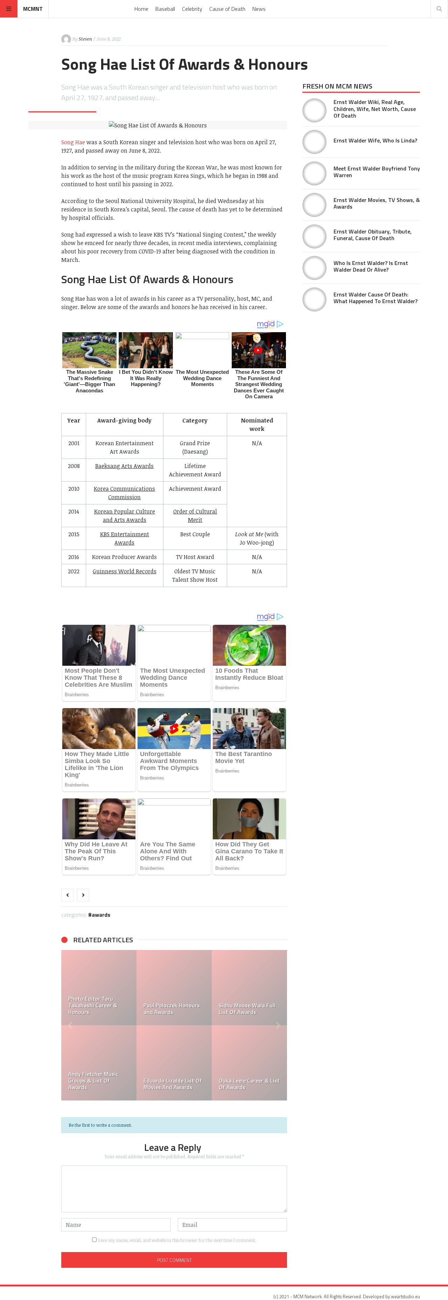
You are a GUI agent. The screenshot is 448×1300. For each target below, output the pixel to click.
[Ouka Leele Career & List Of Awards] (249, 1062)
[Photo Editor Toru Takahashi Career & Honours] (98, 987)
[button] (70, 1025)
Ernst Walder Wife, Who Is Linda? (375, 140)
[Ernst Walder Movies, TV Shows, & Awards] (314, 205)
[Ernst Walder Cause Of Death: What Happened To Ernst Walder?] (314, 299)
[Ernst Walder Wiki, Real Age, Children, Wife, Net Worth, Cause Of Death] (314, 110)
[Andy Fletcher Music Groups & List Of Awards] (98, 1062)
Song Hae (73, 142)
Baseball (165, 9)
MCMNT (33, 9)
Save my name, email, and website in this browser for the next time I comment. (177, 1240)
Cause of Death (227, 9)
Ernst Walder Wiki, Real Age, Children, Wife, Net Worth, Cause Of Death (375, 108)
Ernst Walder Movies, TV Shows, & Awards (377, 203)
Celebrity (192, 9)
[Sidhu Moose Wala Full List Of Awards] (249, 987)
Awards (101, 914)
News (259, 9)
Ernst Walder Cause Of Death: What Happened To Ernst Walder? (376, 297)
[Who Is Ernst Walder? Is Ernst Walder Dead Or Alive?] (314, 268)
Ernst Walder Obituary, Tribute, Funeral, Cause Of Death (373, 234)
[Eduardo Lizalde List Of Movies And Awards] (174, 1062)
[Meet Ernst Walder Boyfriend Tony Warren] (314, 173)
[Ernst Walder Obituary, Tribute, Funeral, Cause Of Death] (314, 236)
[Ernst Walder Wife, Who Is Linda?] (314, 142)
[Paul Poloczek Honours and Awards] (174, 987)
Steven (85, 39)
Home (141, 9)
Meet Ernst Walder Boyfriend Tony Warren (377, 171)
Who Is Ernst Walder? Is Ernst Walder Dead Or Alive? (371, 266)
